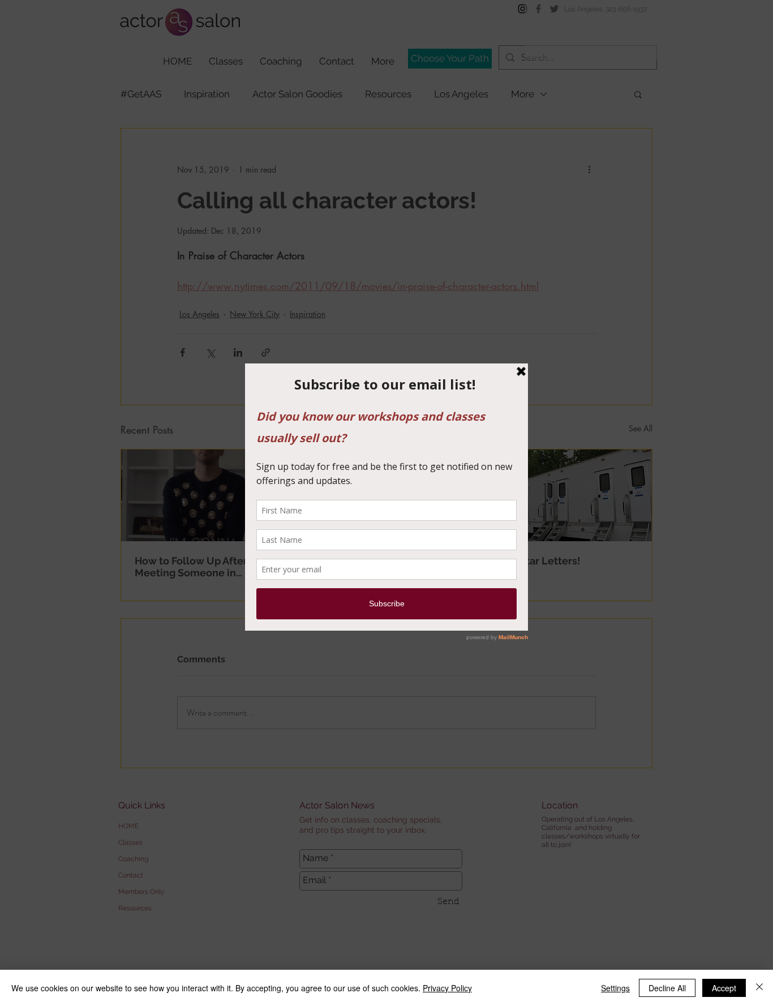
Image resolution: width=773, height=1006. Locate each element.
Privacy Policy (447, 988)
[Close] (759, 988)
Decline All (667, 988)
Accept (724, 988)
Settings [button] (615, 988)
